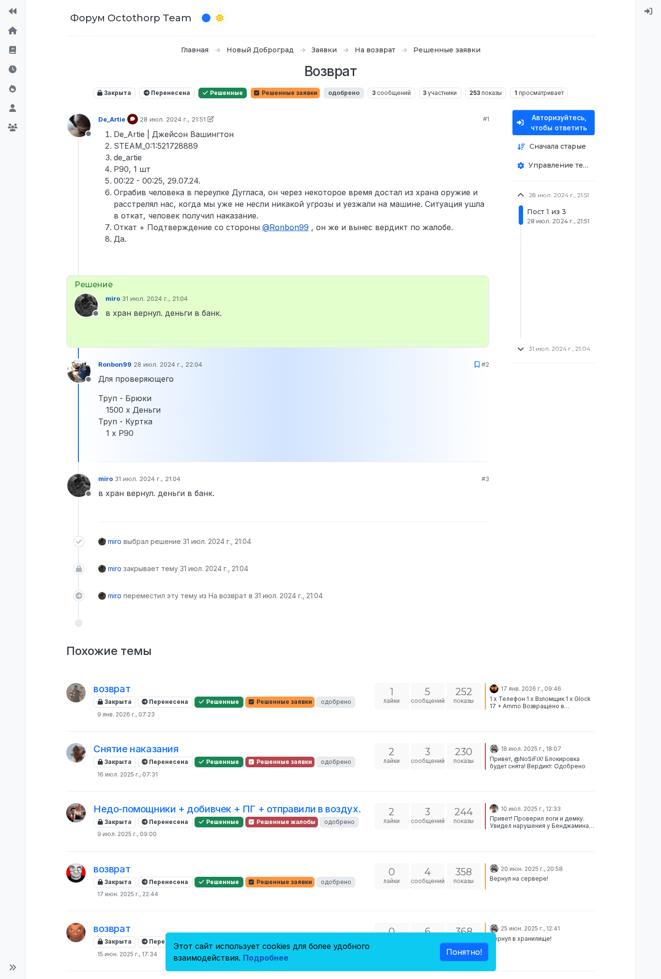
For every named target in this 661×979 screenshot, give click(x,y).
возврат (111, 689)
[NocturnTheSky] (494, 688)
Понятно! (464, 952)
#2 (485, 364)
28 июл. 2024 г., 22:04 (168, 364)
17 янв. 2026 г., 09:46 (531, 688)
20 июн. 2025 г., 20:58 (532, 868)
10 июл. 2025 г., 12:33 (531, 808)
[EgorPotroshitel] (76, 692)
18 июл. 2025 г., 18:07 (531, 748)
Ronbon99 (115, 364)
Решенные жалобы (285, 821)
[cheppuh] (76, 813)
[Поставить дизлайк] (481, 263)
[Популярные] (12, 89)
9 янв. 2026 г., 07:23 (126, 714)
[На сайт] (12, 11)
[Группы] (12, 128)
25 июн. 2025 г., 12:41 (530, 928)
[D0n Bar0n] (494, 748)
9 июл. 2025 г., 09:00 (127, 834)
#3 (485, 478)
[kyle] (76, 873)
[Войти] (648, 11)
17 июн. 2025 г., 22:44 (127, 894)
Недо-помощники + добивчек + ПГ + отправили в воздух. (227, 809)
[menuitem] (648, 11)
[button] (12, 967)
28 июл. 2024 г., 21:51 (173, 119)
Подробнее (265, 958)
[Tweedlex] (494, 808)
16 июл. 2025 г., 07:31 (127, 774)
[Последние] (12, 70)
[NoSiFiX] (76, 752)
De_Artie (111, 119)
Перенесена (170, 92)
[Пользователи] (12, 108)
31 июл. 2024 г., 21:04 (155, 298)
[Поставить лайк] (448, 263)
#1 (486, 119)
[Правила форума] (12, 50)
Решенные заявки (288, 92)
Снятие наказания (136, 749)
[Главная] (12, 31)
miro (112, 298)
